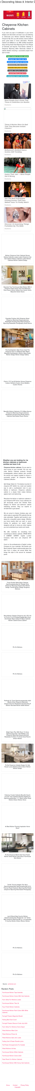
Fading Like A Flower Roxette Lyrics (12, 1041)
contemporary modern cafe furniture (17, 76)
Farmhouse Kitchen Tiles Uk (10, 1003)
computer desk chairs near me (17, 59)
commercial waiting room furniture (17, 62)
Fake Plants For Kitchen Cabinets (12, 1059)
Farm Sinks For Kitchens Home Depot (13, 1027)
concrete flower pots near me (17, 73)
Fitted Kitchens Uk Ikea (9, 1048)
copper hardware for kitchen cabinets (17, 56)
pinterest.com (12, 984)
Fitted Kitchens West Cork (10, 1030)
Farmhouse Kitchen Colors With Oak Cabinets (15, 996)
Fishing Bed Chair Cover (9, 1020)
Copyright (17, 1087)
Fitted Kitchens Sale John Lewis (11, 1038)
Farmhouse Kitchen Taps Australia (12, 992)
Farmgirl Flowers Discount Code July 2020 (14, 1023)
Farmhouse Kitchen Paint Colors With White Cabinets (15, 1011)
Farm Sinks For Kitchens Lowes (11, 1000)
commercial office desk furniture (17, 65)
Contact (15, 1085)
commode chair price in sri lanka (17, 68)
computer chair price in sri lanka (17, 70)
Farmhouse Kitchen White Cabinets (12, 1052)
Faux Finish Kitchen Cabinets (11, 1007)
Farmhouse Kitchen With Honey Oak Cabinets (15, 1063)
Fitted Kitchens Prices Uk (9, 1034)
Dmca (8, 1085)
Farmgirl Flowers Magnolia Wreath (12, 1016)
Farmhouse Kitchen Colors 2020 (11, 1056)
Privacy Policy (25, 1085)
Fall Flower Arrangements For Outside (13, 1045)
